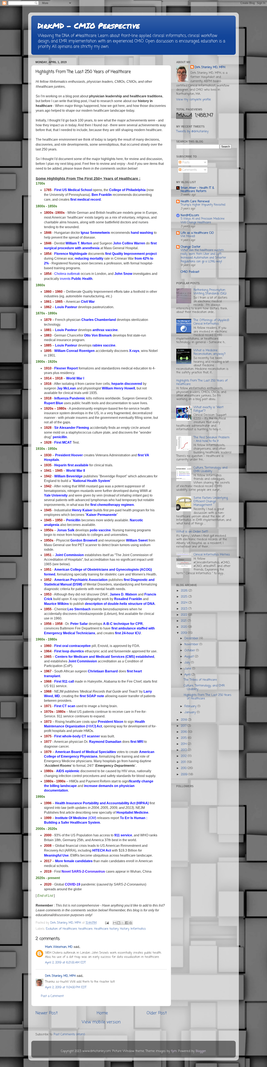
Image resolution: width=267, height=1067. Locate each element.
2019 (184, 633)
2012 (184, 756)
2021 (184, 621)
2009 (184, 774)
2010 (184, 768)
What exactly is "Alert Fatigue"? (208, 409)
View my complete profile (193, 99)
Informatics (138, 929)
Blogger (201, 1051)
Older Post (157, 1013)
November (191, 644)
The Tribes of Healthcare (200, 680)
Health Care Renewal (195, 201)
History (124, 929)
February (191, 706)
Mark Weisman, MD (59, 947)
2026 (185, 590)
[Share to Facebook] (127, 923)
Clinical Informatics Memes (212, 554)
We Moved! (188, 236)
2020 (184, 627)
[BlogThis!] (119, 923)
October (190, 650)
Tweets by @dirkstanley (192, 131)
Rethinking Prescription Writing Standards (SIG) (210, 292)
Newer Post (46, 1013)
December (191, 638)
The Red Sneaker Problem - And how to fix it (211, 439)
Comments (189, 170)
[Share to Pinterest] (130, 923)
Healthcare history (106, 929)
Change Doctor (190, 247)
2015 (184, 738)
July (187, 662)
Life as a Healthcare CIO (197, 233)
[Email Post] (107, 923)
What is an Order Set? (192, 531)
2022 (184, 615)
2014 (184, 744)
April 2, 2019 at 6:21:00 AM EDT (65, 962)
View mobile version (101, 1022)
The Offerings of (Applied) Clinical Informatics (211, 322)
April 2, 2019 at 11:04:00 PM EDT (65, 987)
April (187, 674)
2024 (184, 602)
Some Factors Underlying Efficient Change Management (211, 502)
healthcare (85, 929)
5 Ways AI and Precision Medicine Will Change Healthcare (202, 221)
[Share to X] (123, 923)
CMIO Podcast (190, 272)
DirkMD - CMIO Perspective (89, 25)
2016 (184, 732)
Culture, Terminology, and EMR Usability (210, 469)
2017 (184, 726)
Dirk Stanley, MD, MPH (60, 976)
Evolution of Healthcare (61, 929)
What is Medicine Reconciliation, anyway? (209, 352)
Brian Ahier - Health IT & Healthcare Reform (197, 190)
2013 (184, 750)
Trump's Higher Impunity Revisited (203, 205)
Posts (185, 162)
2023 (184, 609)
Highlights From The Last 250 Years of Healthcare (202, 382)
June (188, 668)
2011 (184, 762)
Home (102, 1013)
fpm (174, 1051)
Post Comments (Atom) (69, 1034)
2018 (184, 720)
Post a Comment (52, 996)
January (190, 712)
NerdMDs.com (190, 215)
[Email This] (115, 923)
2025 (184, 596)
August (189, 656)
